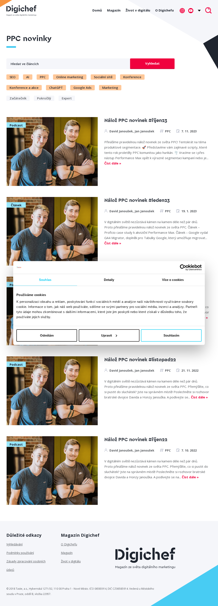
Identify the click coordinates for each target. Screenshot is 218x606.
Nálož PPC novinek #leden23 (137, 200)
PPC (168, 131)
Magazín (113, 10)
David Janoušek (121, 131)
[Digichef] (21, 10)
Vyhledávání (14, 544)
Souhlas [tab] (45, 280)
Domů (97, 10)
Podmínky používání (20, 553)
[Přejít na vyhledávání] (208, 10)
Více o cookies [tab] (173, 280)
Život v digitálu (138, 10)
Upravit (106, 335)
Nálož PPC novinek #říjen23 (135, 120)
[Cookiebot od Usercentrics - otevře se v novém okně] (183, 267)
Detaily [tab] (109, 280)
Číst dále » (112, 163)
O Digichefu (164, 10)
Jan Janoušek (144, 131)
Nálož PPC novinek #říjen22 (135, 439)
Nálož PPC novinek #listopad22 (140, 359)
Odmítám (47, 335)
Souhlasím (171, 335)
